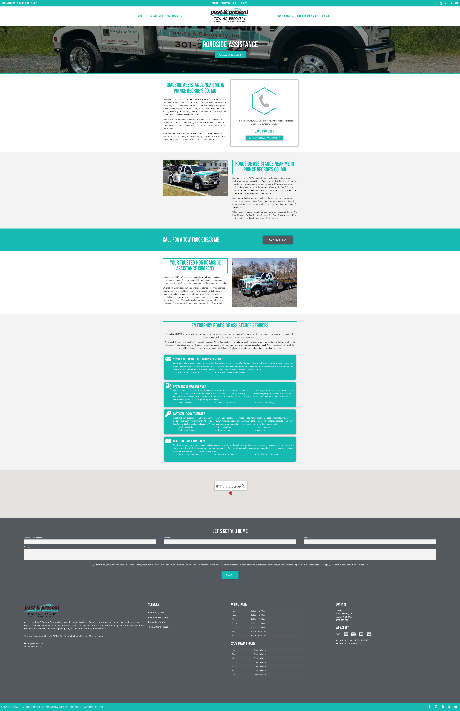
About (141, 16)
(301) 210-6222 (240, 3)
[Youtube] (457, 3)
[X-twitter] (452, 3)
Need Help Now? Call (222, 3)
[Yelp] (446, 3)
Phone (307, 538)
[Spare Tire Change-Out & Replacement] (168, 359)
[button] (230, 493)
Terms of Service (89, 636)
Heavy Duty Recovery (159, 626)
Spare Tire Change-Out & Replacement (197, 359)
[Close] (243, 485)
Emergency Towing (157, 612)
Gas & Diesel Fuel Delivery (189, 386)
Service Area (156, 16)
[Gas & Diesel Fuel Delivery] (168, 386)
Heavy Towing (283, 16)
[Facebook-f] (436, 3)
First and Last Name (33, 538)
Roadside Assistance (307, 16)
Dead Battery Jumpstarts (189, 441)
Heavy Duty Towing (157, 622)
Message (28, 547)
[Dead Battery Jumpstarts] (168, 441)
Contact (326, 16)
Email (167, 538)
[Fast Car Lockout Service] (168, 414)
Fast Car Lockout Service (189, 414)
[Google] (441, 3)
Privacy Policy (70, 636)
